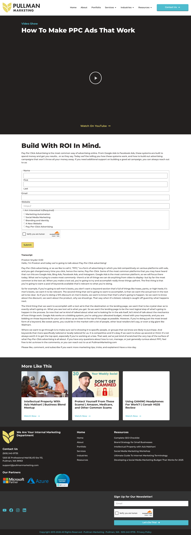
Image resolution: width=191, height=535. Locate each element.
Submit (28, 245)
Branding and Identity (37, 220)
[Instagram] (18, 510)
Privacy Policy (144, 532)
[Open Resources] (151, 7)
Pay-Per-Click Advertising (39, 227)
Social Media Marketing (38, 217)
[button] (95, 78)
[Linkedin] (24, 510)
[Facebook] (11, 510)
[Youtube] (4, 510)
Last (26, 189)
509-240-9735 (128, 532)
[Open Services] (115, 7)
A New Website (34, 224)
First (26, 180)
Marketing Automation (38, 214)
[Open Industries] (133, 7)
